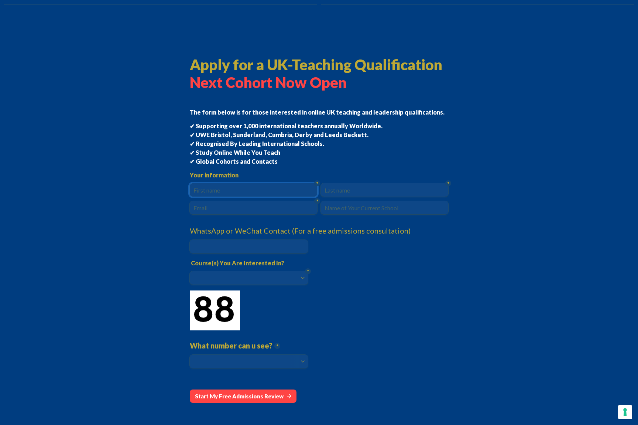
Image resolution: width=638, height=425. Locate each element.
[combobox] (249, 246)
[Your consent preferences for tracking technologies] (625, 412)
